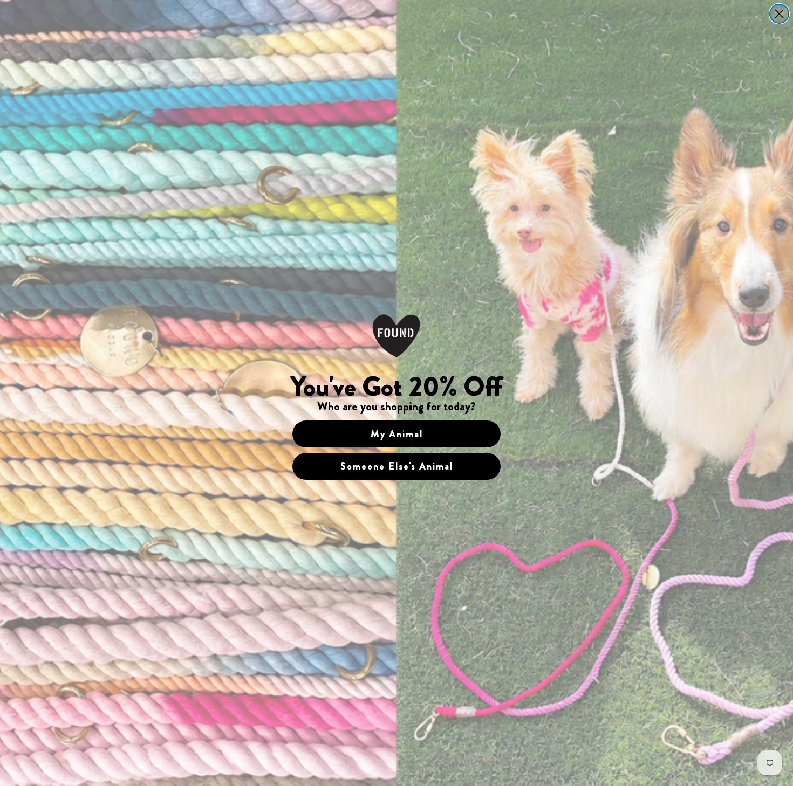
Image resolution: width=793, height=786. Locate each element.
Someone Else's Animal (396, 466)
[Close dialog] (779, 13)
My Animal (397, 434)
